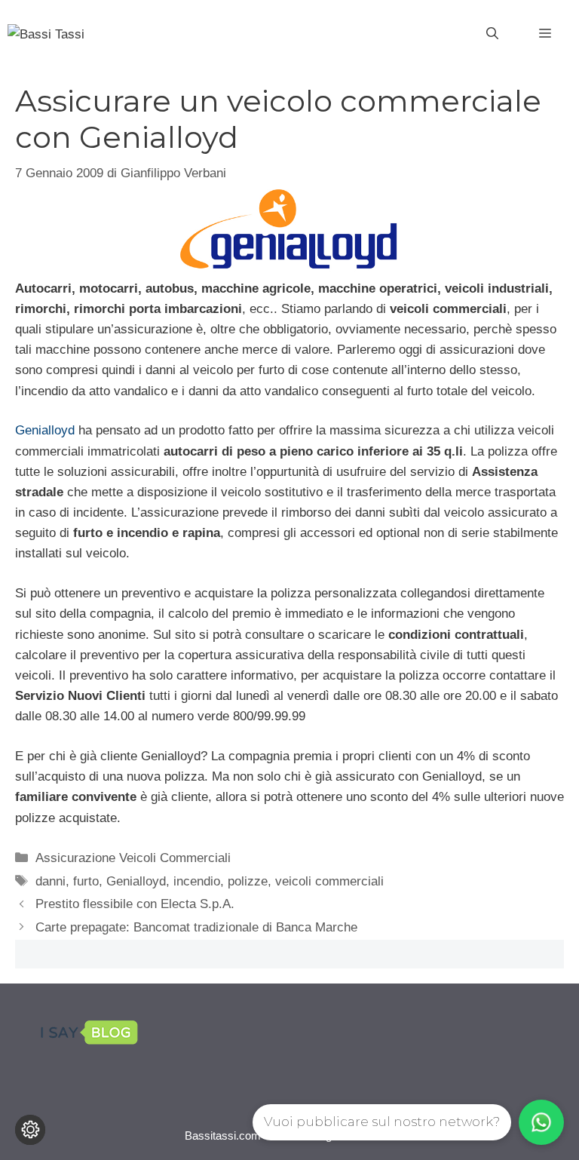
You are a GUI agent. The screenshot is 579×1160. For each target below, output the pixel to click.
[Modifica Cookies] (30, 1130)
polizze (248, 881)
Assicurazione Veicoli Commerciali (133, 858)
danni (50, 881)
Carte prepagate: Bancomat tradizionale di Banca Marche (196, 927)
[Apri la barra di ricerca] (492, 34)
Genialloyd (45, 430)
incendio (196, 881)
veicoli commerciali (329, 881)
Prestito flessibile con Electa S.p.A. (134, 904)
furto (86, 881)
